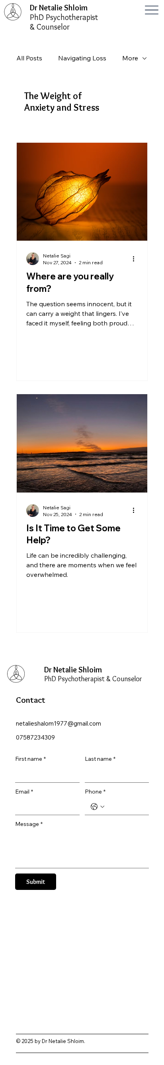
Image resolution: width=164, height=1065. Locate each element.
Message (29, 824)
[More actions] (136, 258)
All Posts (29, 58)
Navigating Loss (82, 58)
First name (30, 758)
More (130, 58)
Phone (95, 791)
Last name (100, 758)
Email (24, 791)
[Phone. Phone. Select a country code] (97, 807)
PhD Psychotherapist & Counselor (64, 22)
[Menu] (152, 10)
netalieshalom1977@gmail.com (58, 723)
